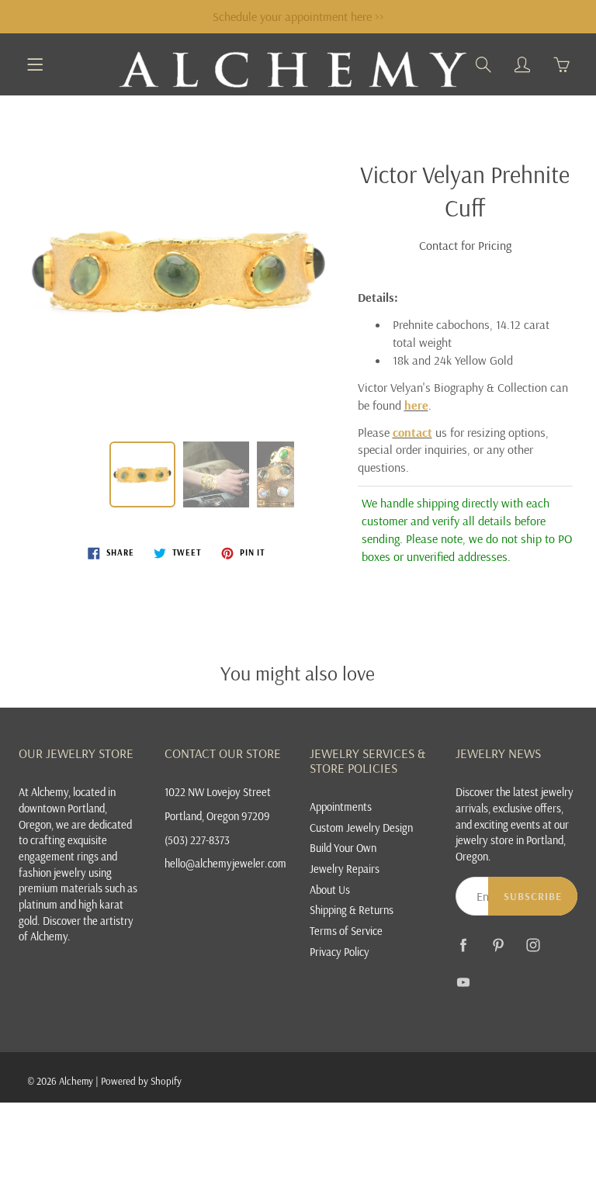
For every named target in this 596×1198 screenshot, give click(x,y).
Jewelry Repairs (344, 868)
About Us (330, 889)
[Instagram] (533, 944)
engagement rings (59, 856)
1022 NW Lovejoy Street (218, 791)
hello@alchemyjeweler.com (225, 863)
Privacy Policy (339, 951)
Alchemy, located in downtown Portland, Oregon (67, 807)
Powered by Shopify (141, 1081)
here (416, 405)
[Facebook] (463, 944)
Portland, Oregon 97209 (217, 815)
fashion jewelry (52, 872)
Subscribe (533, 896)
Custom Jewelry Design (361, 827)
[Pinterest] (498, 944)
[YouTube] (463, 981)
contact (412, 432)
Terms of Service (346, 930)
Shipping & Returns (351, 909)
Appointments (341, 806)
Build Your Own (343, 847)
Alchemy (76, 1081)
